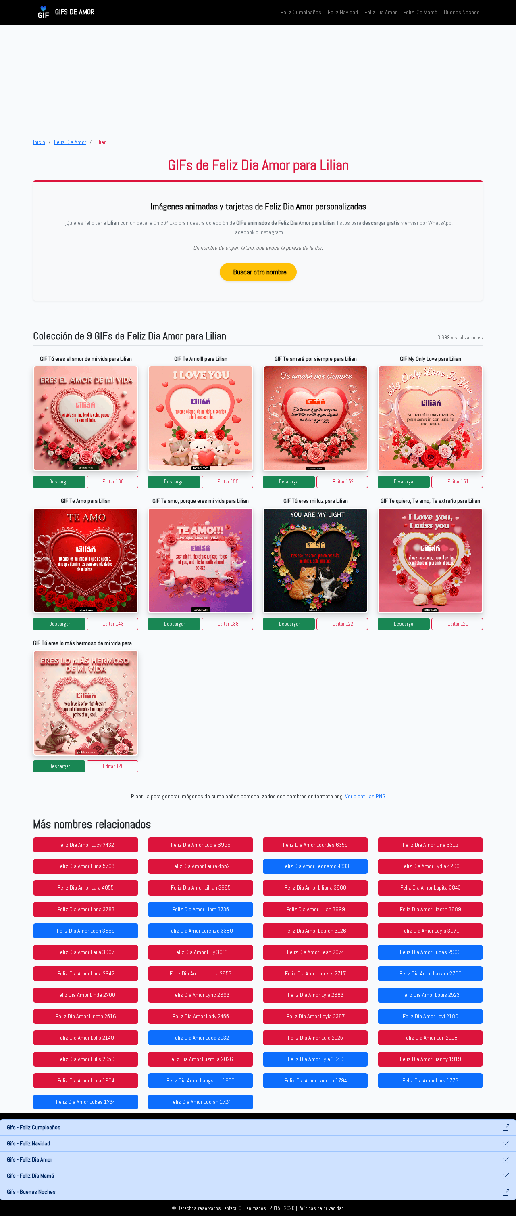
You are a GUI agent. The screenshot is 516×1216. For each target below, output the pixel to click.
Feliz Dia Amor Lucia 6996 (201, 844)
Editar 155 (228, 482)
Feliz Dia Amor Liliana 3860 (315, 887)
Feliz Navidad (343, 12)
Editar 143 (113, 624)
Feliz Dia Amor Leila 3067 (85, 952)
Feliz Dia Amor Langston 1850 (200, 1080)
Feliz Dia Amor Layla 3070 (430, 930)
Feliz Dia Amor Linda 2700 (85, 994)
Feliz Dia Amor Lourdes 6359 (315, 844)
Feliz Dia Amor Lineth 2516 (86, 1016)
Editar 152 (343, 482)
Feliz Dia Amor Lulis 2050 (85, 1059)
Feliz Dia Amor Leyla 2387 (316, 1016)
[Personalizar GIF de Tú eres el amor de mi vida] (85, 418)
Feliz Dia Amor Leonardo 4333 (315, 866)
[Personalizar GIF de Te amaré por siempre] (315, 418)
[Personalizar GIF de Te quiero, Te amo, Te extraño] (430, 560)
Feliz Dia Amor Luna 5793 (85, 866)
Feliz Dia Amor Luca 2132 (200, 1037)
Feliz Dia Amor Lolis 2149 (85, 1037)
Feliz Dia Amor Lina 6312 (430, 844)
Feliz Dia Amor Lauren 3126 (315, 930)
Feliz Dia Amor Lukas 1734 (85, 1101)
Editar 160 (113, 482)
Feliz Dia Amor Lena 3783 (85, 909)
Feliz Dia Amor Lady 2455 (201, 1016)
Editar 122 (343, 624)
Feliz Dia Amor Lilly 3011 (200, 952)
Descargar (59, 482)
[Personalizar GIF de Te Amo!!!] (200, 418)
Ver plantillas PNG (365, 796)
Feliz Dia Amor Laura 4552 (200, 866)
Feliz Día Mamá (420, 12)
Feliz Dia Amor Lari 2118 (430, 1037)
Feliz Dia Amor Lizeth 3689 (430, 909)
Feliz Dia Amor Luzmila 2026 (201, 1059)
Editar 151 (457, 482)
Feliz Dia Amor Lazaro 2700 (430, 973)
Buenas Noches (462, 12)
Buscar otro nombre (260, 271)
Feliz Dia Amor (380, 12)
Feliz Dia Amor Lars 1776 (430, 1080)
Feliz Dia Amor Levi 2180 (430, 1016)
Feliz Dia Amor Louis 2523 (431, 994)
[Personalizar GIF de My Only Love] (430, 418)
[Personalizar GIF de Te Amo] (85, 560)
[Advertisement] (258, 81)
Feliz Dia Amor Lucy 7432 (86, 844)
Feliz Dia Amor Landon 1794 (315, 1080)
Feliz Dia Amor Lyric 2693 (200, 994)
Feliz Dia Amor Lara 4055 (86, 887)
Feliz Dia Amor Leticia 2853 (200, 973)
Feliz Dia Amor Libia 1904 (85, 1080)
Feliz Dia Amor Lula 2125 (315, 1037)
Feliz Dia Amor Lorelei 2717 (315, 973)
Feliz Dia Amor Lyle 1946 (315, 1059)
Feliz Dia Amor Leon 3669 (86, 930)
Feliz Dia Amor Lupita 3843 (430, 887)
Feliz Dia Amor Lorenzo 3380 (200, 930)
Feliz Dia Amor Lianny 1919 (430, 1059)
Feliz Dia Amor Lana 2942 (85, 973)
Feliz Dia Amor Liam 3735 (200, 909)
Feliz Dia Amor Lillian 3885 (201, 887)
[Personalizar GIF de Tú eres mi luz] (315, 560)
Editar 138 (228, 624)
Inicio (39, 142)
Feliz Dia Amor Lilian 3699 (315, 909)
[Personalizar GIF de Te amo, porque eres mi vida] (200, 560)
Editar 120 (113, 766)
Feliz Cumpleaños (301, 12)
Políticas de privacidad (321, 1208)
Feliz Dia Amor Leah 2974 (315, 952)
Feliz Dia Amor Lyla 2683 (315, 994)
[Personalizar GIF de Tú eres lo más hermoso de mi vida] (85, 703)
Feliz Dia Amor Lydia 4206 (430, 866)
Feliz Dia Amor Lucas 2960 (430, 952)
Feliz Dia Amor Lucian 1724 (200, 1101)
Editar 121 (457, 624)
